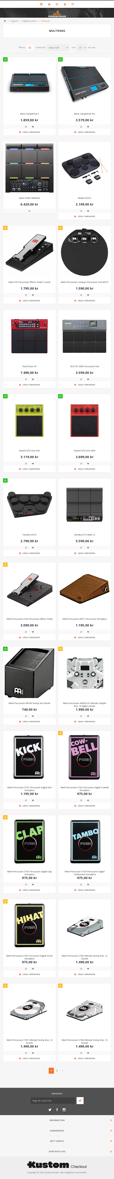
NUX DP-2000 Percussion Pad (84, 366)
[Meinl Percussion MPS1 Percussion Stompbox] (84, 589)
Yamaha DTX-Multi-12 (84, 534)
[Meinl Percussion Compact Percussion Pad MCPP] (84, 252)
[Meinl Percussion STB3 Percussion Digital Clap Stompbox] (29, 842)
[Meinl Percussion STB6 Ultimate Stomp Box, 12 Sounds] (84, 926)
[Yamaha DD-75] (29, 505)
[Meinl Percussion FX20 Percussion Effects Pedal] (29, 589)
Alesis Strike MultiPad (29, 198)
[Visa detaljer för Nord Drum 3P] (29, 336)
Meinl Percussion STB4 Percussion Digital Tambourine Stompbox (84, 873)
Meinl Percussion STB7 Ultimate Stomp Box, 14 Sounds (29, 1041)
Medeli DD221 (84, 198)
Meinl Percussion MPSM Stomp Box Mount (29, 703)
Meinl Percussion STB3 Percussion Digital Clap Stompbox (29, 873)
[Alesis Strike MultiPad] (29, 168)
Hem (4, 21)
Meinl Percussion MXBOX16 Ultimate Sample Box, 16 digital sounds (84, 704)
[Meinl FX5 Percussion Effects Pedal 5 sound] (29, 252)
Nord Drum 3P (29, 366)
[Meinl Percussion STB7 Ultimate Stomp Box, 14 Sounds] (29, 1010)
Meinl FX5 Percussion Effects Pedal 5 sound (29, 282)
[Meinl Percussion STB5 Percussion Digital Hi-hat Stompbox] (29, 926)
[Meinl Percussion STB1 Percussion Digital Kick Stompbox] (29, 757)
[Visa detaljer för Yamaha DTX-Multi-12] (84, 505)
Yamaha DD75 (29, 534)
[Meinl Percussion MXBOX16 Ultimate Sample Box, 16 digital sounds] (84, 673)
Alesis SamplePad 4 (29, 113)
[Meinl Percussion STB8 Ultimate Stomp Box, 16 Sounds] (84, 1010)
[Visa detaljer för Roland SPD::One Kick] (29, 420)
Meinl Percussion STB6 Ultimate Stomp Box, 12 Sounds (84, 957)
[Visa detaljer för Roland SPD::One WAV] (84, 420)
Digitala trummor (29, 21)
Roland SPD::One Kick (29, 450)
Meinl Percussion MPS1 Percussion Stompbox (84, 619)
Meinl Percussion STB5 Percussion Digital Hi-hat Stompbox (29, 957)
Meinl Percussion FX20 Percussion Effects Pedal (29, 619)
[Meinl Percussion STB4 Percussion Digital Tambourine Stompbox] (84, 842)
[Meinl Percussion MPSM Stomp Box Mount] (29, 673)
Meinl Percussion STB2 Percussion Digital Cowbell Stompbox (85, 789)
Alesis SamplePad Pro (84, 113)
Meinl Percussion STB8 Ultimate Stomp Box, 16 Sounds (84, 1041)
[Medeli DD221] (84, 168)
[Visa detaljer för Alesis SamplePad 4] (29, 84)
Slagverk (14, 21)
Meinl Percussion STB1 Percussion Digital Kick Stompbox (29, 789)
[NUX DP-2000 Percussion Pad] (84, 336)
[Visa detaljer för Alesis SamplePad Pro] (84, 84)
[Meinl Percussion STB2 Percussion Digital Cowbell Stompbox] (84, 757)
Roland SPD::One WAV (84, 450)
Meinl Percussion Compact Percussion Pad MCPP (84, 282)
